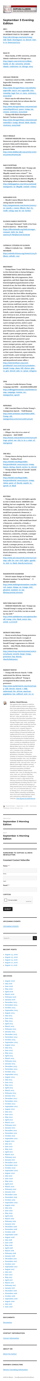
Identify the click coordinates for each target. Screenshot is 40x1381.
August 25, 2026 (11, 954)
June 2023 (9, 1082)
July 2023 (8, 1080)
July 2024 (8, 1048)
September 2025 (11, 1010)
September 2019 (11, 1203)
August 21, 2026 (11, 965)
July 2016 (8, 1304)
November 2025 (11, 1005)
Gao (21, 808)
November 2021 (11, 1133)
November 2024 (11, 1037)
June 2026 (9, 986)
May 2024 (9, 1053)
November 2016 (11, 1293)
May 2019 (8, 1213)
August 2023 (10, 1077)
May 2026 (9, 989)
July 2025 (8, 1016)
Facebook (6, 808)
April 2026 (9, 992)
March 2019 (9, 1219)
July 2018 (8, 1240)
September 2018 (11, 1235)
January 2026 (10, 1000)
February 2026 (10, 997)
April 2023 (9, 1088)
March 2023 (9, 1090)
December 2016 (11, 1291)
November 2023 (11, 1069)
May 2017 (8, 1277)
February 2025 (10, 1029)
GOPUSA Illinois (8, 1377)
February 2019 (10, 1221)
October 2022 (10, 1104)
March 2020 (9, 1187)
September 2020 (11, 1170)
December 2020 (11, 1162)
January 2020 (10, 1192)
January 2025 (10, 1032)
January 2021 (10, 1160)
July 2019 (8, 1208)
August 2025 (10, 1013)
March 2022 (9, 1122)
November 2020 (11, 1165)
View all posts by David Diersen (25, 798)
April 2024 (9, 1056)
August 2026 (10, 981)
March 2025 (9, 1026)
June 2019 (9, 1211)
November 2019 (11, 1197)
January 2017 (10, 1288)
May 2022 (9, 1117)
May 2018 (8, 1245)
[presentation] (18, 900)
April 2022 (9, 1120)
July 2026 (8, 984)
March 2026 (9, 994)
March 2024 (9, 1058)
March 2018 (9, 1251)
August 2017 (9, 1269)
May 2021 (8, 1149)
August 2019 (10, 1205)
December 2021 (11, 1130)
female (17, 808)
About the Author (10, 1354)
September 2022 (11, 1106)
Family (12, 808)
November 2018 (11, 1229)
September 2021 (11, 1138)
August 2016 (10, 1301)
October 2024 (10, 1040)
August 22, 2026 (11, 962)
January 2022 (10, 1128)
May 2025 (9, 1021)
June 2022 (9, 1114)
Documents (7, 1322)
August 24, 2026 (11, 957)
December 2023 (11, 1066)
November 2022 (11, 1101)
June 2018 (9, 1243)
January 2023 (10, 1096)
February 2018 (10, 1253)
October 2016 (10, 1296)
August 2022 (10, 1109)
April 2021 (9, 1152)
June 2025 (9, 1018)
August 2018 (9, 1237)
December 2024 (11, 1034)
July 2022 (8, 1112)
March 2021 (9, 1154)
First (4, 874)
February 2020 (10, 1189)
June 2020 (9, 1178)
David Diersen (10, 806)
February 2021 (10, 1157)
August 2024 (10, 1045)
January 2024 (10, 1064)
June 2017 (8, 1275)
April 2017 (9, 1280)
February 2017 (10, 1285)
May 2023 (9, 1085)
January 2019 (10, 1224)
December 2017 (11, 1259)
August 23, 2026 (11, 960)
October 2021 (10, 1136)
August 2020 (10, 1173)
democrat (33, 806)
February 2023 (10, 1093)
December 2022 (11, 1098)
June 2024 (9, 1050)
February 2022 (10, 1125)
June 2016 (9, 1307)
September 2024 (11, 1042)
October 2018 (10, 1232)
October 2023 (10, 1072)
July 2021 (8, 1144)
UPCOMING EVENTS (11, 926)
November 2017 (11, 1261)
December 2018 (11, 1227)
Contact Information (11, 1338)
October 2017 (10, 1264)
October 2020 (10, 1168)
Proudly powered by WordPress (24, 1377)
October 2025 (10, 1008)
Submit (7, 909)
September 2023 (11, 1074)
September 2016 (11, 1299)
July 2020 (8, 1176)
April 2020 (9, 1184)
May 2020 (9, 1181)
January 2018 (10, 1256)
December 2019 (11, 1195)
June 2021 (9, 1146)
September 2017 (11, 1267)
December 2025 (11, 1002)
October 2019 (10, 1200)
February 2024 (10, 1061)
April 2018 (9, 1248)
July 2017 (8, 1272)
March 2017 (9, 1283)
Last (4, 881)
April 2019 (9, 1216)
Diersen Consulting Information (15, 1370)
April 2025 (9, 1024)
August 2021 (9, 1141)
